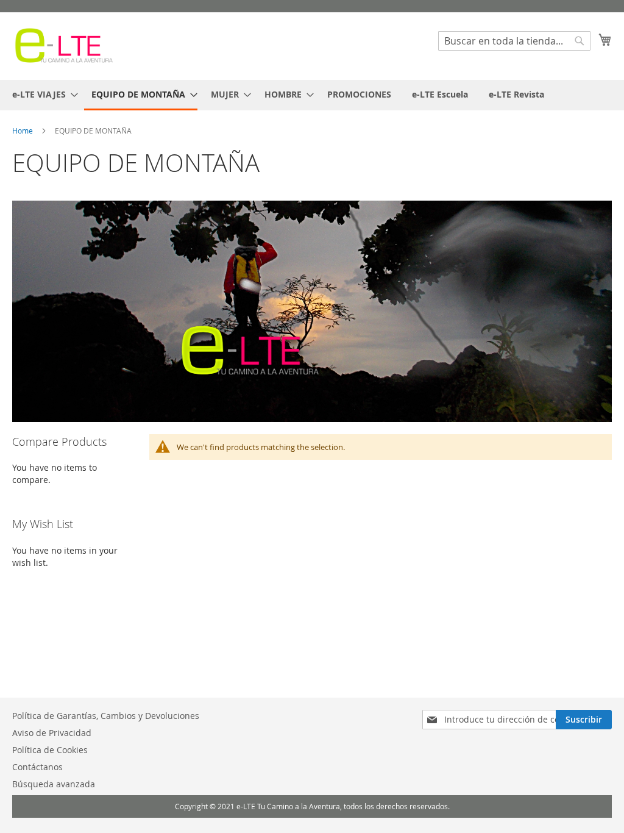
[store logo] (64, 45)
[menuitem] (41, 94)
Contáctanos (37, 767)
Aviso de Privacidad (51, 732)
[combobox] (514, 41)
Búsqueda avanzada (53, 784)
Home (23, 130)
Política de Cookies (50, 750)
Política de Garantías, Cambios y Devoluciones (105, 715)
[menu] (312, 95)
